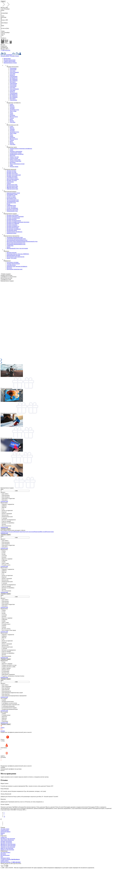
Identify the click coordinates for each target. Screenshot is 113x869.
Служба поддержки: (10, 859)
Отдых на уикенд (11, 197)
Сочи (2, 35)
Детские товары (14, 166)
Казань (2, 10)
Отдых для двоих (11, 206)
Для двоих (12, 70)
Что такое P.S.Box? (5, 852)
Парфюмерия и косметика (16, 154)
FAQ (2, 834)
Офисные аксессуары (12, 188)
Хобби (11, 113)
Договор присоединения (13, 263)
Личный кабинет (5, 56)
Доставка (12, 56)
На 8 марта (13, 82)
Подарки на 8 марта (12, 224)
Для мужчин (13, 69)
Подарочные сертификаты (14, 229)
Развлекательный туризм (13, 193)
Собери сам (4, 837)
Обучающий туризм (12, 194)
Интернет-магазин (11, 252)
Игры (11, 119)
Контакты (9, 267)
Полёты (12, 120)
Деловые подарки (11, 170)
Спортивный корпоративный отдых (16, 238)
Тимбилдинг (10, 245)
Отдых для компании (12, 208)
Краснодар (3, 17)
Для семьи (12, 73)
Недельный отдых (11, 198)
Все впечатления (5, 855)
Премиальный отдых (12, 211)
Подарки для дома (11, 172)
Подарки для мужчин (6, 841)
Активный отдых (14, 109)
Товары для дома (14, 156)
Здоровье (12, 107)
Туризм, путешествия (15, 161)
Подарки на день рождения (8, 838)
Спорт (11, 104)
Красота (12, 105)
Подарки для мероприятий (14, 220)
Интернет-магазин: (11, 862)
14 (4, 816)
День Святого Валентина (7, 840)
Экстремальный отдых (13, 201)
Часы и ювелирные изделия (17, 163)
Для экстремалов (14, 72)
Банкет (8, 247)
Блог (2, 856)
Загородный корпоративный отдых (16, 242)
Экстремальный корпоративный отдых (17, 240)
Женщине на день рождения (8, 844)
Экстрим (12, 108)
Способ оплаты (5, 830)
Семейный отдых (11, 205)
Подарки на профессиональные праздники (18, 222)
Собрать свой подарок (9, 61)
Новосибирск (4, 22)
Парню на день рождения (7, 849)
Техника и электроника (16, 151)
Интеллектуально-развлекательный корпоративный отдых (22, 241)
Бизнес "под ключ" (12, 258)
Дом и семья (13, 111)
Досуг (11, 112)
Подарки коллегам (11, 219)
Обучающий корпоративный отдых (16, 244)
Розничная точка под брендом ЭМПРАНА (18, 254)
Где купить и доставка (12, 262)
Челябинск (3, 38)
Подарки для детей (12, 180)
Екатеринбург (4, 13)
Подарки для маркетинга (13, 218)
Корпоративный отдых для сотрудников (17, 248)
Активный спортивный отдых (15, 237)
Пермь (2, 25)
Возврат (3, 833)
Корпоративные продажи (13, 255)
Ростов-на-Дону (5, 28)
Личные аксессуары (12, 184)
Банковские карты (11, 233)
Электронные (13, 83)
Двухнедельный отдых (13, 199)
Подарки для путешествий (14, 175)
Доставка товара (5, 828)
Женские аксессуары (12, 187)
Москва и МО (4, 7)
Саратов (3, 34)
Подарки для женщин (6, 842)
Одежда (9, 183)
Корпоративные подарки (10, 62)
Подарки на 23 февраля (13, 223)
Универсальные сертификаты (14, 231)
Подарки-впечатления (9, 60)
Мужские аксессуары (12, 186)
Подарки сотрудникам (12, 215)
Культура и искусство (12, 209)
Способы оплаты (11, 265)
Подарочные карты (12, 230)
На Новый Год (13, 77)
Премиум (12, 75)
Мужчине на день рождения (8, 845)
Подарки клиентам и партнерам (15, 216)
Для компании (13, 76)
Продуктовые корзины (13, 179)
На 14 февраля (13, 79)
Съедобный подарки (12, 177)
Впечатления (7, 58)
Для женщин (13, 68)
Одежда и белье (14, 158)
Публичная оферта (5, 831)
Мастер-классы (14, 116)
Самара (2, 31)
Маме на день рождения (7, 848)
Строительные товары (16, 152)
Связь (11, 165)
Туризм (12, 118)
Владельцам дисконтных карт (14, 269)
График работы (5, 860)
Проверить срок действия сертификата (17, 266)
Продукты (12, 155)
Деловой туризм (11, 195)
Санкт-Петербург (5, 9)
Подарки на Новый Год (13, 226)
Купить (2, 770)
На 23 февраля (13, 80)
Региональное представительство (15, 256)
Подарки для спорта (12, 176)
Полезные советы (5, 858)
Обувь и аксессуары (15, 159)
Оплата (17, 56)
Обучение (12, 115)
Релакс (8, 204)
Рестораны (12, 162)
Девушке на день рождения (8, 847)
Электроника (10, 181)
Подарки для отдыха (12, 173)
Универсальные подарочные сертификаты (21, 148)
